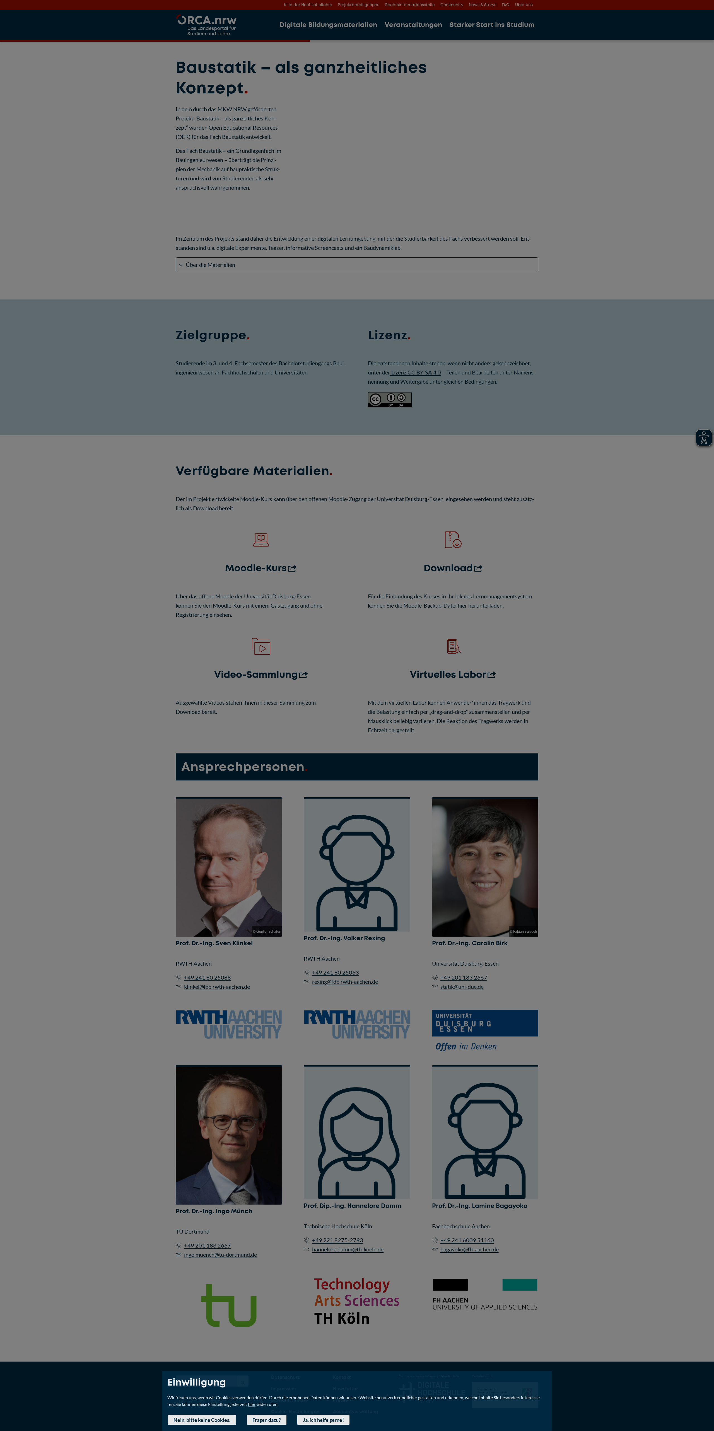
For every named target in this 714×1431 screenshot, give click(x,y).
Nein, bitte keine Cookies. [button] (201, 1420)
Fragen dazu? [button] (266, 1420)
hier (251, 1404)
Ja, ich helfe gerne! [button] (323, 1420)
